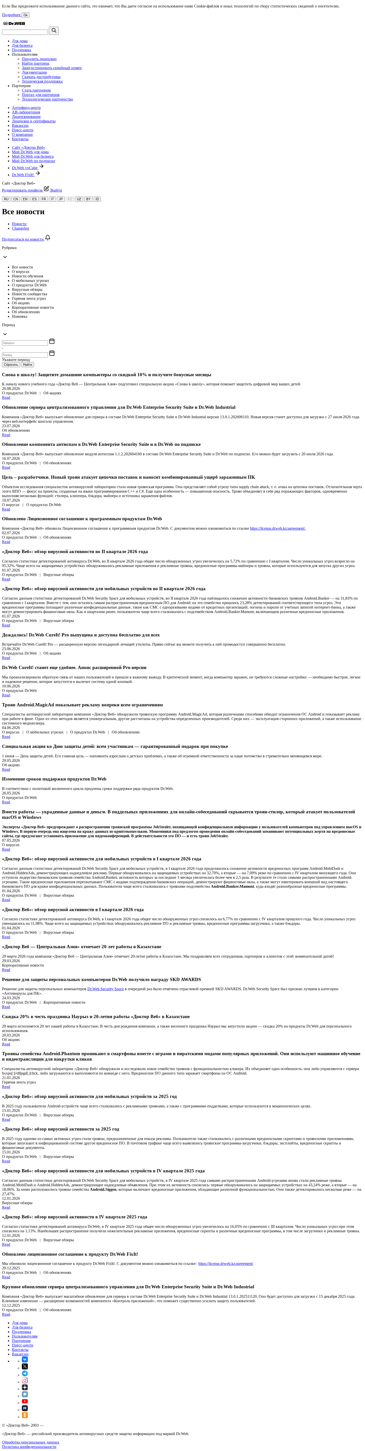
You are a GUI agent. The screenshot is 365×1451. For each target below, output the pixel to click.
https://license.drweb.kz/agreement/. (278, 528)
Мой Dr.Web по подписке (33, 161)
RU (6, 199)
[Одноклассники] (25, 1417)
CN (15, 199)
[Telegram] (25, 1375)
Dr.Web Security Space (105, 989)
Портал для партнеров (41, 95)
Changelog (20, 228)
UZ (79, 199)
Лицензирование (26, 116)
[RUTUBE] (25, 1410)
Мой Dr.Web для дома (30, 152)
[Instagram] (25, 1382)
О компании (22, 134)
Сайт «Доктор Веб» (28, 147)
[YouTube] (25, 1403)
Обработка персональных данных (30, 1442)
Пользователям (24, 1336)
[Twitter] (25, 1368)
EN (25, 199)
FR (44, 199)
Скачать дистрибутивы (41, 77)
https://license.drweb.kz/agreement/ (225, 1263)
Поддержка (21, 50)
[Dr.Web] (14, 24)
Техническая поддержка (42, 81)
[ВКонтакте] (25, 1361)
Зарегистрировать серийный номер (52, 68)
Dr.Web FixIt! (23, 175)
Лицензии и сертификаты (34, 121)
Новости (19, 224)
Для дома (20, 41)
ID (97, 199)
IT (52, 199)
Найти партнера (35, 63)
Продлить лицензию (39, 59)
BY (88, 199)
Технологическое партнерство (47, 99)
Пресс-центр (22, 130)
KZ (70, 199)
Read (6, 397)
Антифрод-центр (26, 107)
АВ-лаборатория (26, 112)
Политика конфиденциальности (29, 1447)
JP (61, 199)
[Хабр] (25, 1396)
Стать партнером (36, 90)
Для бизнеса (22, 45)
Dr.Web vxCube (25, 168)
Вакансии (20, 125)
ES (34, 199)
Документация (34, 72)
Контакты (20, 139)
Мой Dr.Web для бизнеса (33, 156)
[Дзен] (25, 1389)
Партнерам (21, 1341)
